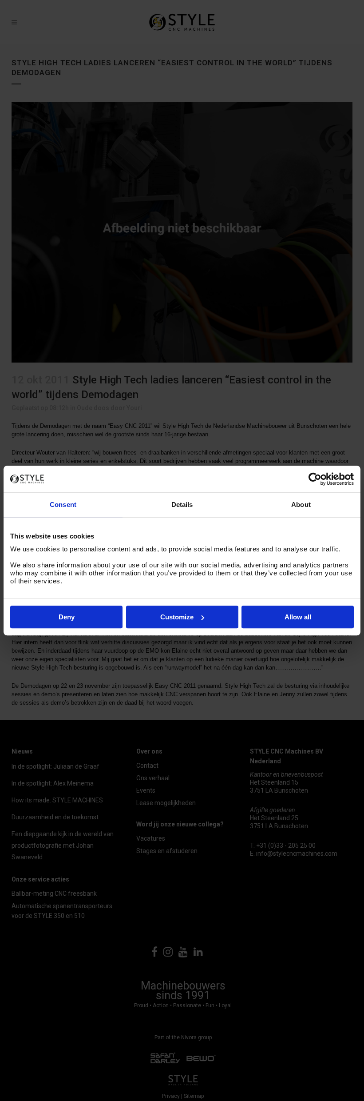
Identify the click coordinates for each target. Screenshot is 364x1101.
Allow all (298, 617)
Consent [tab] (63, 504)
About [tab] (301, 504)
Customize (177, 617)
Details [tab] (182, 504)
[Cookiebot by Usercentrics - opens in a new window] (315, 479)
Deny (67, 617)
